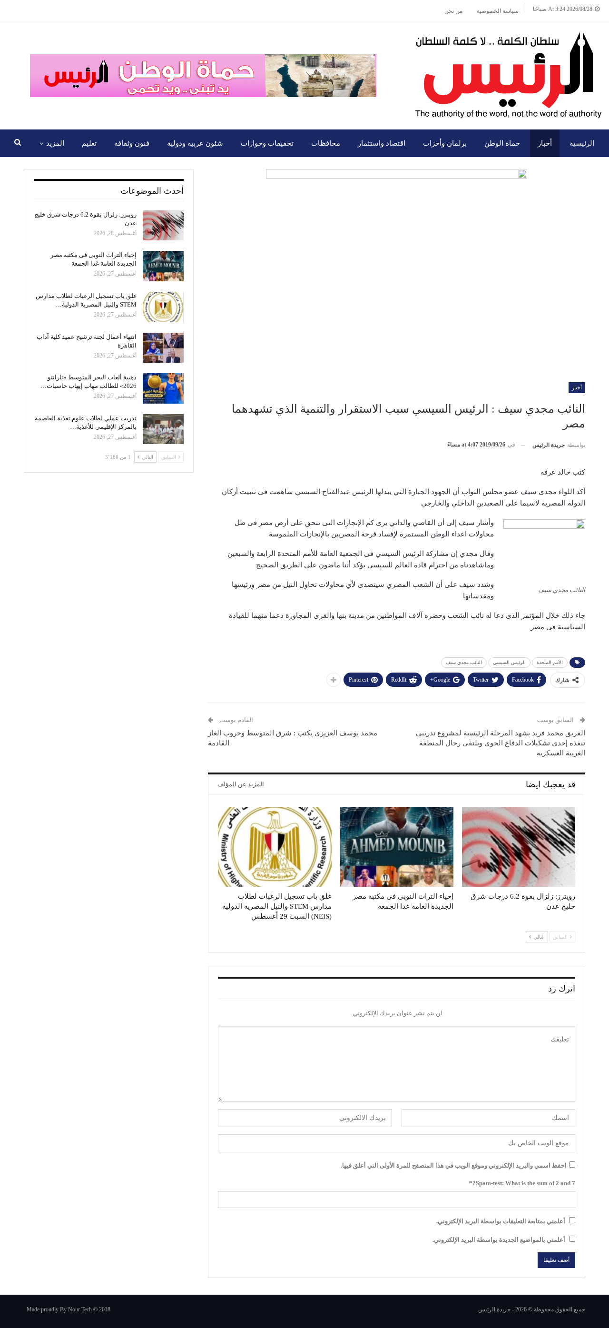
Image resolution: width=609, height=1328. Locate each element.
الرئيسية (582, 143)
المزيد (55, 143)
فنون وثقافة (131, 143)
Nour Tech (80, 1309)
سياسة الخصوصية (498, 11)
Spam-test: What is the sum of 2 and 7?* (522, 1183)
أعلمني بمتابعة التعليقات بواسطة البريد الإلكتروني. (500, 1221)
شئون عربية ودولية (195, 143)
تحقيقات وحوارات (267, 143)
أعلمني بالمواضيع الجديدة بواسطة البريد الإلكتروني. (498, 1239)
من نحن (453, 11)
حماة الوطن (502, 143)
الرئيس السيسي (509, 662)
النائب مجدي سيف (464, 662)
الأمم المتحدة (550, 662)
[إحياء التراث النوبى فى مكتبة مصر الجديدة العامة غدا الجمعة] (396, 847)
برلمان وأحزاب (445, 143)
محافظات (325, 143)
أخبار (545, 143)
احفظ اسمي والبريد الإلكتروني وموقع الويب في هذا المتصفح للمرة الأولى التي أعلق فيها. (454, 1165)
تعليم (89, 143)
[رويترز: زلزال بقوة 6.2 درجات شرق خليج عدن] (518, 847)
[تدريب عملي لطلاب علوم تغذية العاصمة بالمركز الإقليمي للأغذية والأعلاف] (163, 429)
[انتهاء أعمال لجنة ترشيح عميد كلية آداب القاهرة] (163, 348)
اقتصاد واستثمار (381, 143)
